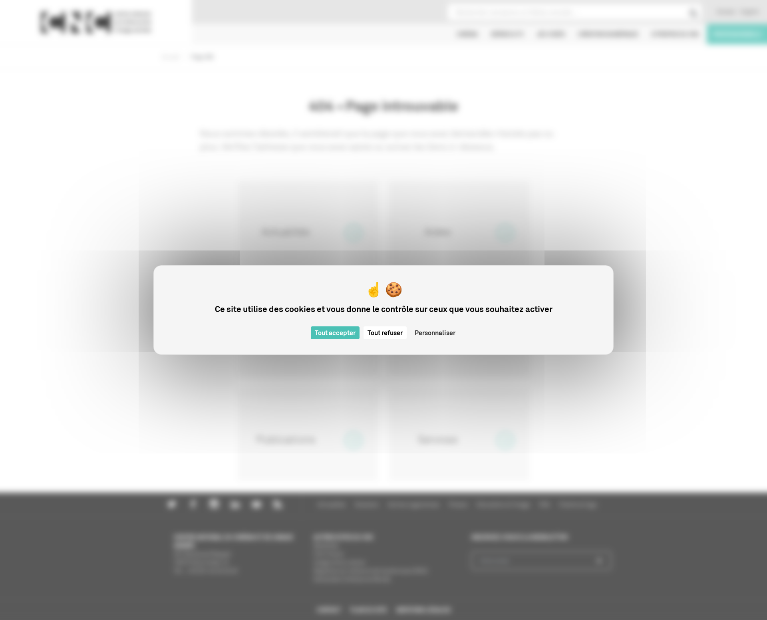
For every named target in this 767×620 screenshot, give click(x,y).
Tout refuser (385, 333)
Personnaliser (435, 333)
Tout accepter (335, 333)
